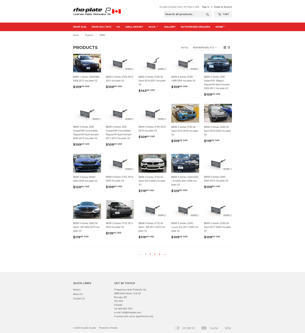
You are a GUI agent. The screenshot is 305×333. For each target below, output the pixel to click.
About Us (78, 294)
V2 (118, 26)
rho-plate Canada (88, 327)
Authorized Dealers (195, 26)
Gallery (169, 26)
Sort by (184, 47)
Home (75, 35)
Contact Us (79, 298)
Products (89, 35)
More (219, 26)
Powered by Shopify (108, 327)
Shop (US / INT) (101, 26)
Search (77, 289)
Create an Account (223, 6)
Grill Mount (134, 26)
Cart (225, 14)
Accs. (153, 26)
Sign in (205, 6)
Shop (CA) (79, 26)
